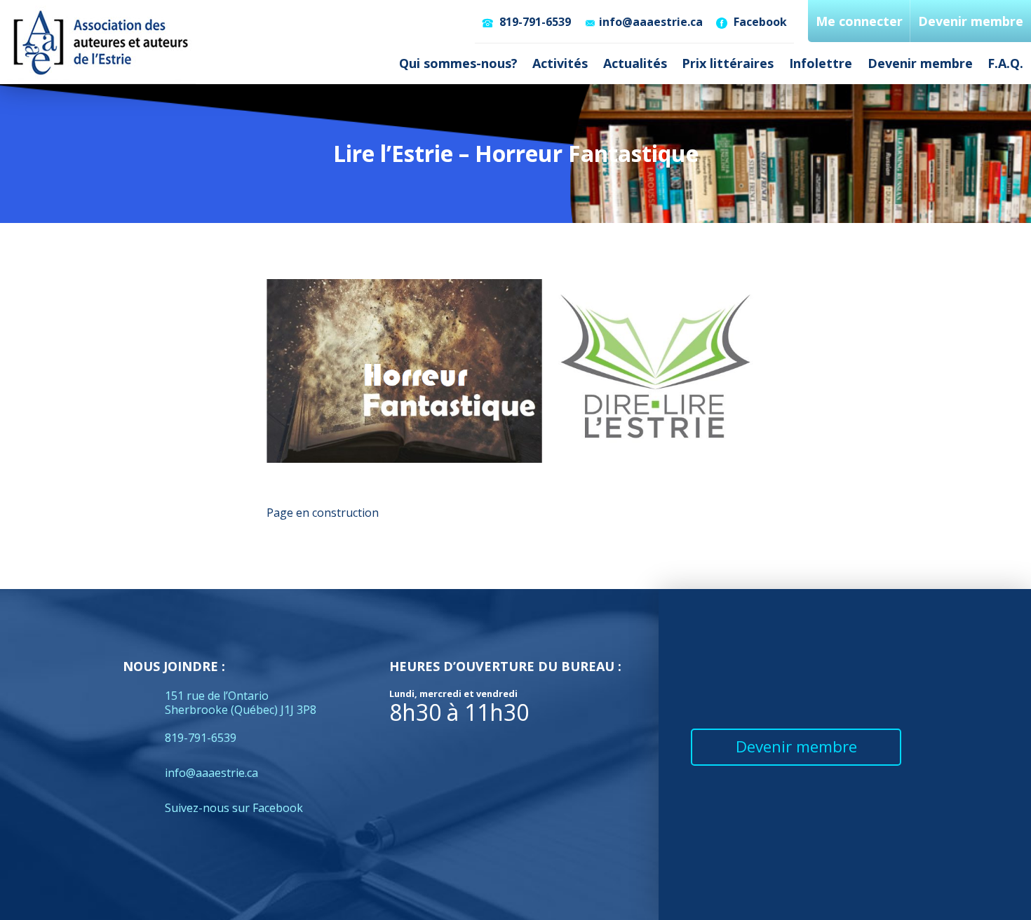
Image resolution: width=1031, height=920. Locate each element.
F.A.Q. (1005, 63)
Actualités (635, 63)
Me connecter (859, 21)
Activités (560, 63)
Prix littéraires (728, 63)
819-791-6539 (534, 21)
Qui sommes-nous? (458, 63)
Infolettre (820, 63)
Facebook (759, 21)
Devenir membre (920, 63)
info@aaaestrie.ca (651, 21)
